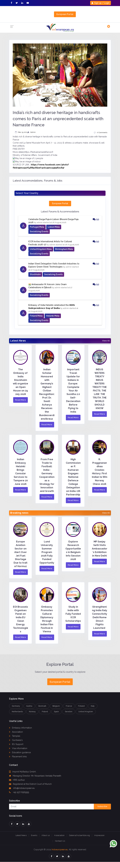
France (69, 706)
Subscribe (102, 806)
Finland (81, 706)
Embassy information (21, 728)
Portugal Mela (37, 227)
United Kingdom (85, 712)
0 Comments (102, 132)
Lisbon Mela (54, 227)
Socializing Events (39, 231)
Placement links (19, 756)
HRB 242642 (19, 780)
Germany (16, 706)
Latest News (21, 835)
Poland (45, 712)
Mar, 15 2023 (23, 132)
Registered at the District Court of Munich (32, 784)
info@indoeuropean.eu (24, 788)
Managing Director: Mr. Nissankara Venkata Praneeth (37, 776)
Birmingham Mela (64, 249)
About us (46, 835)
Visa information (19, 748)
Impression (99, 835)
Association (17, 732)
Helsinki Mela (52, 316)
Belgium (56, 706)
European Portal (64, 14)
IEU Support (17, 744)
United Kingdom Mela (41, 249)
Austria (29, 706)
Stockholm (35, 274)
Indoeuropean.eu (60, 849)
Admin (33, 132)
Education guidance (21, 752)
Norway (32, 712)
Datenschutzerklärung (79, 835)
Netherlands (17, 712)
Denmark (42, 706)
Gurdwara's (17, 740)
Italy (93, 706)
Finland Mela (36, 316)
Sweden (68, 712)
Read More (20, 400)
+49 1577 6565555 (20, 792)
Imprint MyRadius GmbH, (24, 771)
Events (34, 835)
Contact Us (60, 841)
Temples (15, 736)
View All (106, 341)
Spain (56, 712)
